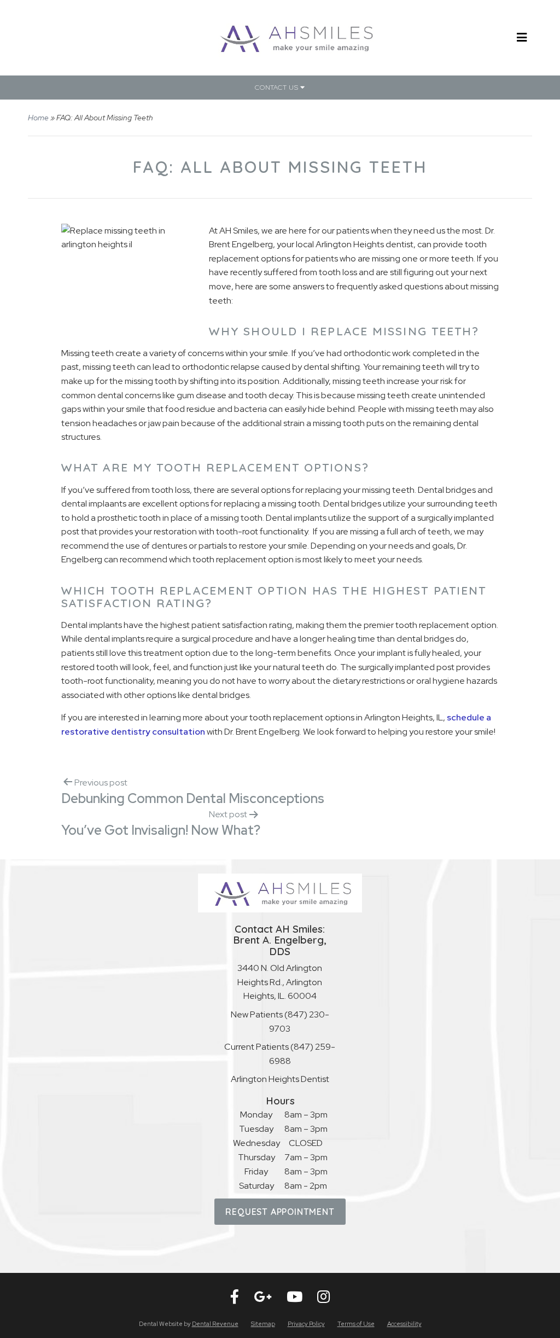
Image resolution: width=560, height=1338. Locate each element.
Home (38, 118)
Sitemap (263, 1324)
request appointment (279, 1211)
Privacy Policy (306, 1324)
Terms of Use (356, 1324)
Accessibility (404, 1324)
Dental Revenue (215, 1324)
